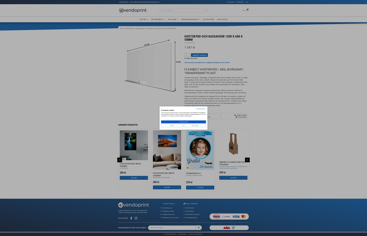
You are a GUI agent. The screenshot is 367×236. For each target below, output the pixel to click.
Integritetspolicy (201, 109)
